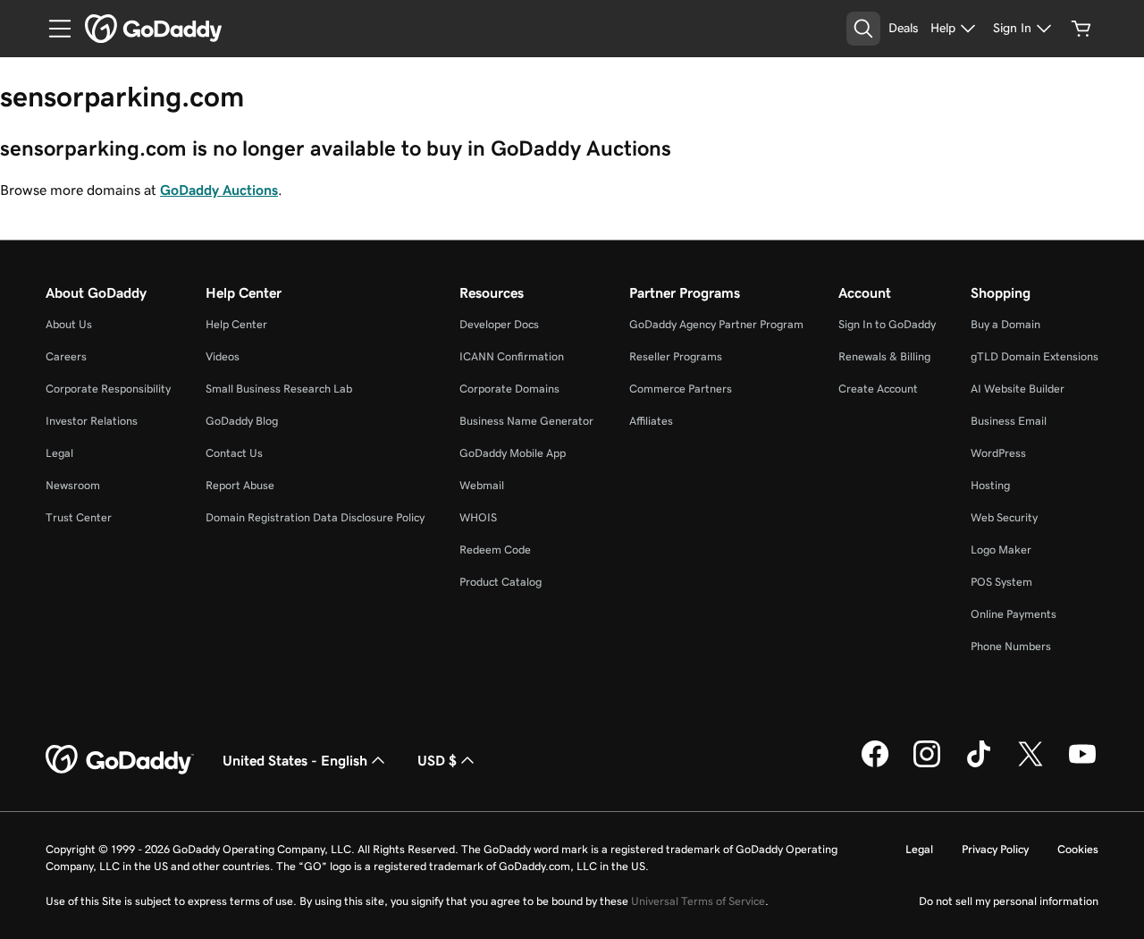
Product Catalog (500, 582)
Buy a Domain (1005, 324)
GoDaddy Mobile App (512, 453)
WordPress (998, 453)
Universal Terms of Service (698, 901)
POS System (1001, 582)
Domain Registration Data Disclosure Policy (315, 517)
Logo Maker (1001, 549)
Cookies (1077, 849)
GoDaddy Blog (242, 421)
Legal (59, 453)
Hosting (990, 485)
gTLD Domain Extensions (1034, 356)
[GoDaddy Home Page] (120, 760)
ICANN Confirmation (511, 356)
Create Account (878, 388)
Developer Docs (499, 324)
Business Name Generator (526, 421)
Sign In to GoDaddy (887, 324)
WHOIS (478, 517)
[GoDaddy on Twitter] (1030, 764)
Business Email (1009, 421)
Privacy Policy (995, 849)
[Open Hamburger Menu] (53, 28)
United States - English (295, 760)
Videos (223, 356)
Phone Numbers (1011, 646)
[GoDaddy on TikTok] (979, 764)
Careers (66, 356)
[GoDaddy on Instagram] (927, 764)
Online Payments (1013, 614)
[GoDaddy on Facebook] (875, 764)
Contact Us (234, 453)
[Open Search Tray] (863, 29)
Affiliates (651, 421)
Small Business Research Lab (279, 388)
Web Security (1004, 517)
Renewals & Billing (884, 356)
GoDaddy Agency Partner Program (716, 324)
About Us (69, 324)
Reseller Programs (675, 356)
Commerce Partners (680, 388)
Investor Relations (92, 421)
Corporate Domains (509, 388)
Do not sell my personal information (1008, 901)
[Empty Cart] (1081, 28)
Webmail (481, 485)
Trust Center (79, 517)
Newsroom (73, 485)
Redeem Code (495, 549)
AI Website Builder (1017, 388)
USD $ (437, 760)
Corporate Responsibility (108, 388)
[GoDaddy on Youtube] (1082, 764)
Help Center (236, 324)
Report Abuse (240, 485)
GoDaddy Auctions (219, 189)
